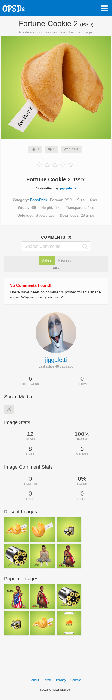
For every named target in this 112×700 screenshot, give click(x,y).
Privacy (61, 680)
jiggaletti (68, 188)
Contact (75, 680)
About (35, 680)
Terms (47, 680)
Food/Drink (38, 200)
